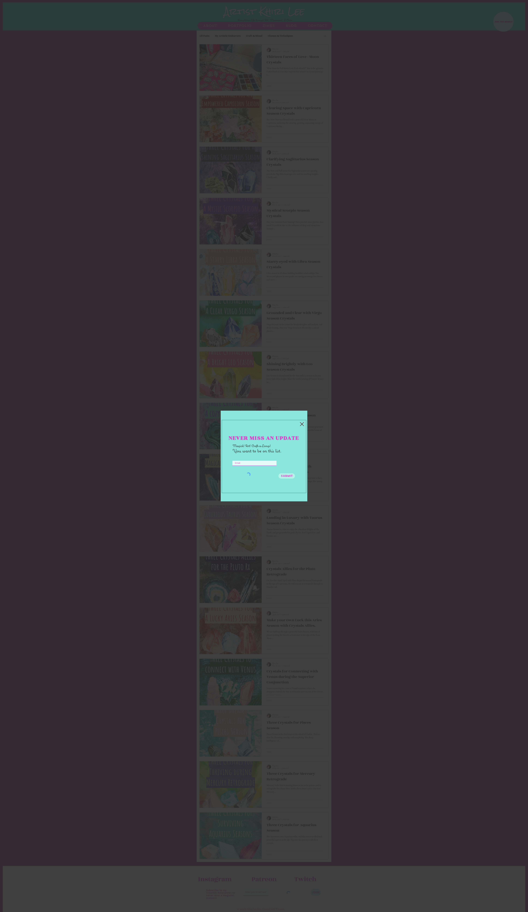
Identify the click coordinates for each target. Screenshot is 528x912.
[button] (302, 424)
